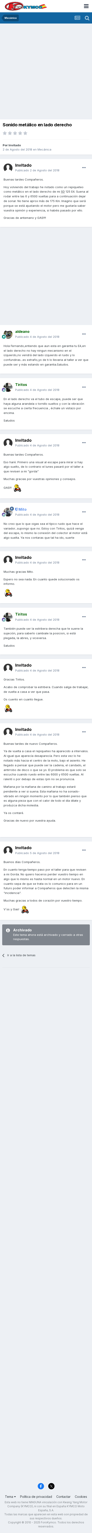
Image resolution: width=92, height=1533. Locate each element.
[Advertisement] (46, 72)
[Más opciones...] (83, 167)
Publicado (37, 170)
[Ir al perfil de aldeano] (8, 334)
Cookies (81, 1497)
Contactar (63, 1497)
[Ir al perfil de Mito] (8, 512)
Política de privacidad (36, 1497)
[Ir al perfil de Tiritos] (8, 387)
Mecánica (44, 149)
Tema (9, 1497)
